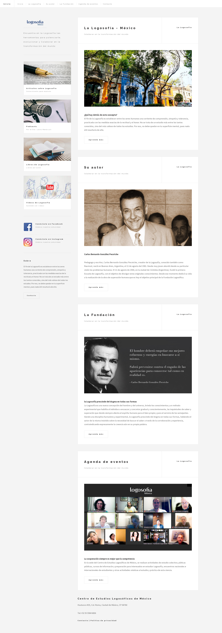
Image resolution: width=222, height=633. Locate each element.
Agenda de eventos (88, 4)
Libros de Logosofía (38, 165)
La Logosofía (34, 4)
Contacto (107, 4)
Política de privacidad (104, 620)
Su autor (50, 4)
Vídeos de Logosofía (38, 203)
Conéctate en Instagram (49, 239)
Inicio (7, 4)
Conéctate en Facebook (49, 224)
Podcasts (31, 126)
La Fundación (67, 4)
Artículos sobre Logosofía (41, 88)
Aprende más (96, 140)
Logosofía (155, 262)
